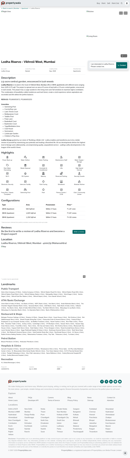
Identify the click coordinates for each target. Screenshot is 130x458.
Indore (59, 423)
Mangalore (93, 426)
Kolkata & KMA (62, 414)
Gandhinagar (29, 417)
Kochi (10, 426)
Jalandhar (92, 423)
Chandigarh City (63, 417)
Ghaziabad (109, 409)
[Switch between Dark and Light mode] (125, 453)
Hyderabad (110, 412)
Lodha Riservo (7, 85)
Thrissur (60, 432)
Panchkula (93, 417)
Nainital (27, 429)
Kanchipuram (110, 423)
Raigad (92, 429)
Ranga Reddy (29, 414)
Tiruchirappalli (78, 432)
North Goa (44, 420)
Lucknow (44, 426)
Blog (69, 397)
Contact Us (111, 397)
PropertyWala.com (24, 450)
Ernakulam (45, 423)
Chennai (92, 412)
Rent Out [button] (115, 3)
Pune (43, 414)
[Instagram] (115, 381)
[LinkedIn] (111, 381)
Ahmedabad (110, 414)
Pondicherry (77, 429)
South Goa (61, 420)
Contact (122, 65)
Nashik (43, 429)
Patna (59, 429)
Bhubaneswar (111, 420)
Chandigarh (45, 417)
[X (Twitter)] (106, 381)
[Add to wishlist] (121, 13)
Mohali (75, 417)
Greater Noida (62, 409)
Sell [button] (108, 3)
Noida (43, 409)
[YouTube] (120, 381)
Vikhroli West (35, 85)
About (10, 397)
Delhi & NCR (13, 409)
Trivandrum (93, 432)
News (89, 397)
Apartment (24, 8)
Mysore (108, 426)
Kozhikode (28, 426)
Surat (43, 432)
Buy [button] (98, 3)
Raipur (108, 429)
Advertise (110, 400)
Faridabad (93, 409)
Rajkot (10, 432)
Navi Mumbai (61, 412)
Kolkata (76, 414)
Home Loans (13, 400)
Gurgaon (76, 409)
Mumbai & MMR (14, 412)
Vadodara (109, 432)
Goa (26, 420)
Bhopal (91, 420)
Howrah (92, 414)
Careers (51, 397)
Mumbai (16, 8)
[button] (121, 3)
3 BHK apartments (58, 85)
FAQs (30, 397)
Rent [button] (103, 3)
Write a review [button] (79, 232)
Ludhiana (60, 426)
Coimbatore (12, 423)
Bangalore (77, 412)
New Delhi (28, 409)
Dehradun (28, 423)
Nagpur (11, 429)
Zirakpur (109, 417)
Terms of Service (54, 400)
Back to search (8, 8)
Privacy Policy (73, 400)
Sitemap (90, 400)
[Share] (126, 13)
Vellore (10, 434)
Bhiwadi (76, 420)
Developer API (33, 400)
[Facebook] (102, 381)
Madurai (76, 426)
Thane (43, 412)
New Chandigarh (14, 420)
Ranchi (27, 432)
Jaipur (75, 423)
